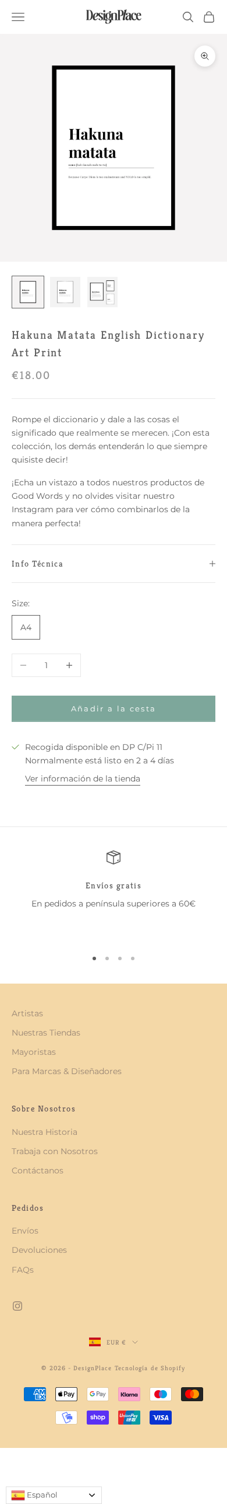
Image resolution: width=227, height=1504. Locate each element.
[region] (113, 894)
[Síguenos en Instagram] (17, 1306)
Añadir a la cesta (114, 708)
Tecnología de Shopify (150, 1368)
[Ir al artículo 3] (102, 292)
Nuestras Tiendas (46, 1032)
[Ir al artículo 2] (65, 292)
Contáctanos (37, 1170)
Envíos (25, 1230)
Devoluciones (39, 1250)
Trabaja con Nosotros (55, 1151)
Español (41, 1494)
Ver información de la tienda (82, 778)
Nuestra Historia (44, 1132)
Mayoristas (34, 1052)
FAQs (23, 1270)
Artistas (27, 1013)
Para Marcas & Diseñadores (67, 1071)
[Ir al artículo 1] (28, 292)
